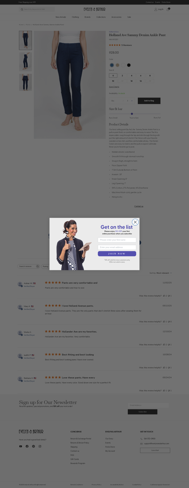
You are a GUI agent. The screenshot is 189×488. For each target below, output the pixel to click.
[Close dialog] (135, 222)
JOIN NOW (117, 253)
